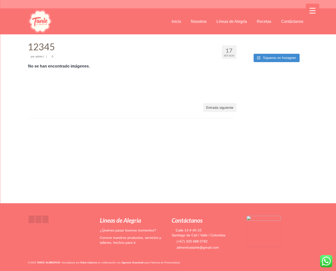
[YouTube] (45, 219)
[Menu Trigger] (312, 10)
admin (39, 56)
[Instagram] (38, 219)
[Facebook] (32, 219)
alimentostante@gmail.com (197, 247)
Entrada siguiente (219, 107)
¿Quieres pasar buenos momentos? (128, 230)
